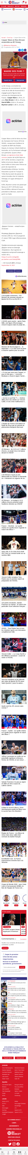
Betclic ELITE (7, 9)
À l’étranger (7, 927)
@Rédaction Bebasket (10, 45)
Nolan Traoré (5, 1078)
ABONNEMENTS (14, 1126)
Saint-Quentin (5, 1089)
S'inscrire (22, 967)
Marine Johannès (19, 1076)
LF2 (15, 1108)
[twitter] (10, 1144)
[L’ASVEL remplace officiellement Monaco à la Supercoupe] (4, 1027)
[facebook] (18, 1144)
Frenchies (24, 6)
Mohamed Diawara (19, 1068)
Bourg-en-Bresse (19, 1084)
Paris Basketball (6, 1091)
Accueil (4, 37)
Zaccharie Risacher (7, 1072)
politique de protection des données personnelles (13, 970)
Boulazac (17, 1089)
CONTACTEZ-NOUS (14, 1140)
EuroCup (9, 37)
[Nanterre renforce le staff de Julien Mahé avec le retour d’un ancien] (4, 999)
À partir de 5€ (8, 80)
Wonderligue (18, 1105)
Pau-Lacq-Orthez (19, 1087)
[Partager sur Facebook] (19, 50)
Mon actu (11, 6)
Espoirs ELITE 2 (18, 1112)
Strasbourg (17, 1095)
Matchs (17, 6)
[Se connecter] (26, 2)
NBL (9, 992)
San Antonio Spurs (6, 1084)
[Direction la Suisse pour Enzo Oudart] (4, 982)
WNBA (9, 1020)
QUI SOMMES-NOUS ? (14, 1120)
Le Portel (17, 1093)
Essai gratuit (20, 80)
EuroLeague (18, 9)
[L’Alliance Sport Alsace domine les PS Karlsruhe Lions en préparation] (4, 1010)
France (10, 1003)
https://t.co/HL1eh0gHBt (10, 257)
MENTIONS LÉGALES (14, 1137)
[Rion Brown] (6, 898)
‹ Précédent (10, 271)
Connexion (23, 939)
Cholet (3, 1093)
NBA (23, 927)
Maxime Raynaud (6, 1070)
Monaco (4, 1087)
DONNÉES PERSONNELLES (14, 1129)
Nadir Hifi (17, 1078)
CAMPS (14, 1123)
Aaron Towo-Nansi (19, 1070)
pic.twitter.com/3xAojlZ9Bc (11, 259)
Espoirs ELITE (18, 1110)
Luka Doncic (5, 1076)
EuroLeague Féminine (20, 1103)
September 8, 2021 (8, 265)
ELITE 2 (4, 1103)
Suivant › (18, 271)
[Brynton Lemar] (16, 898)
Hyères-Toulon (18, 1091)
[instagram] (14, 1144)
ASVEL (3, 1095)
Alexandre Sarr (5, 1074)
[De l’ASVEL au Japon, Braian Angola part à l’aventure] (11, 919)
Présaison (11, 1009)
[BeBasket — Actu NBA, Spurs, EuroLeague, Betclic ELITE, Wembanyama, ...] (14, 2)
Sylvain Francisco (19, 1074)
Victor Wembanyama (7, 1068)
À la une (3, 6)
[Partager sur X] (22, 50)
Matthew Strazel (19, 1072)
